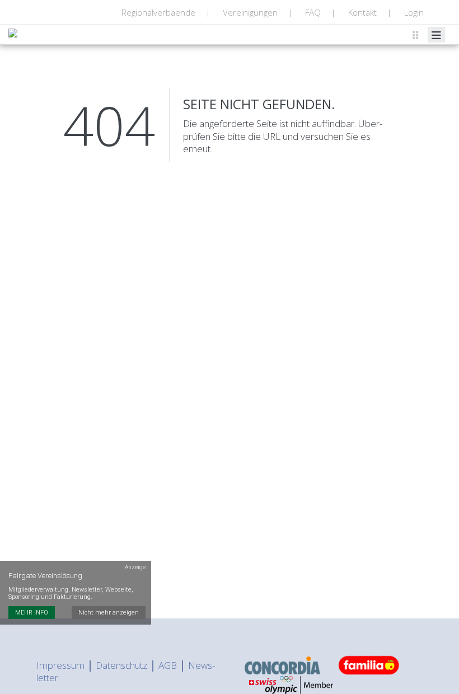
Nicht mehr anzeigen (108, 612)
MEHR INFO (31, 612)
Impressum (60, 665)
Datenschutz (121, 665)
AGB (167, 665)
